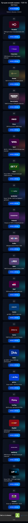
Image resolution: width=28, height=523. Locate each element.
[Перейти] (5, 515)
